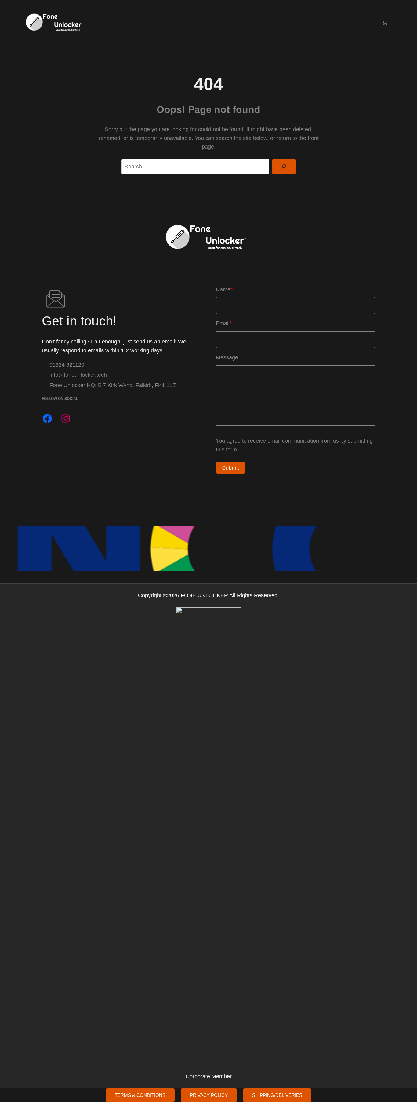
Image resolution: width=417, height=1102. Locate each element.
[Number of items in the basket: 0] (385, 22)
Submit (230, 468)
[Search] (284, 166)
